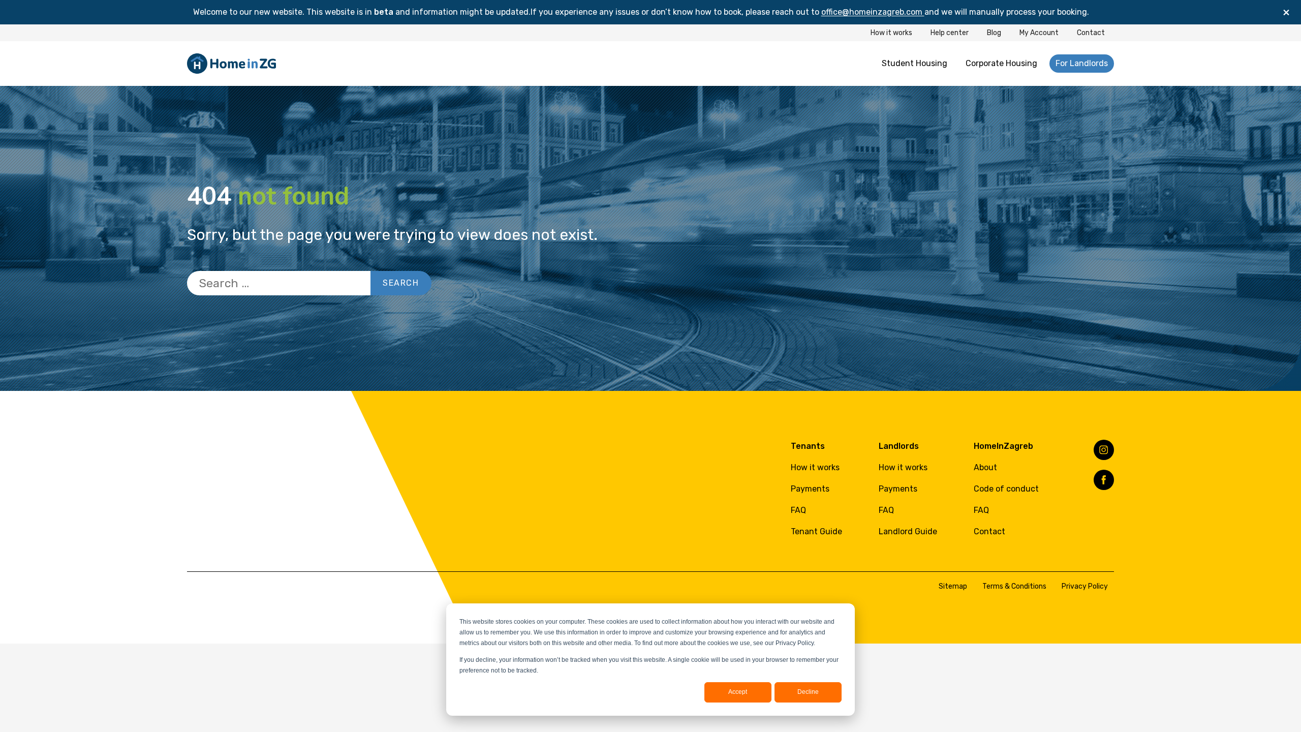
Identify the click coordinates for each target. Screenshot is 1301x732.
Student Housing (914, 63)
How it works (891, 32)
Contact (1091, 32)
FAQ (798, 510)
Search (401, 283)
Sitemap (953, 586)
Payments (810, 489)
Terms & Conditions (1014, 586)
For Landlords (1082, 63)
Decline (808, 691)
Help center (950, 32)
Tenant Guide (816, 531)
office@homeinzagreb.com (872, 12)
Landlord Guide (908, 531)
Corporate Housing (1001, 63)
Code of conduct (1006, 489)
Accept (737, 691)
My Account (1039, 32)
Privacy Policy (1085, 586)
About (985, 467)
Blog (994, 32)
